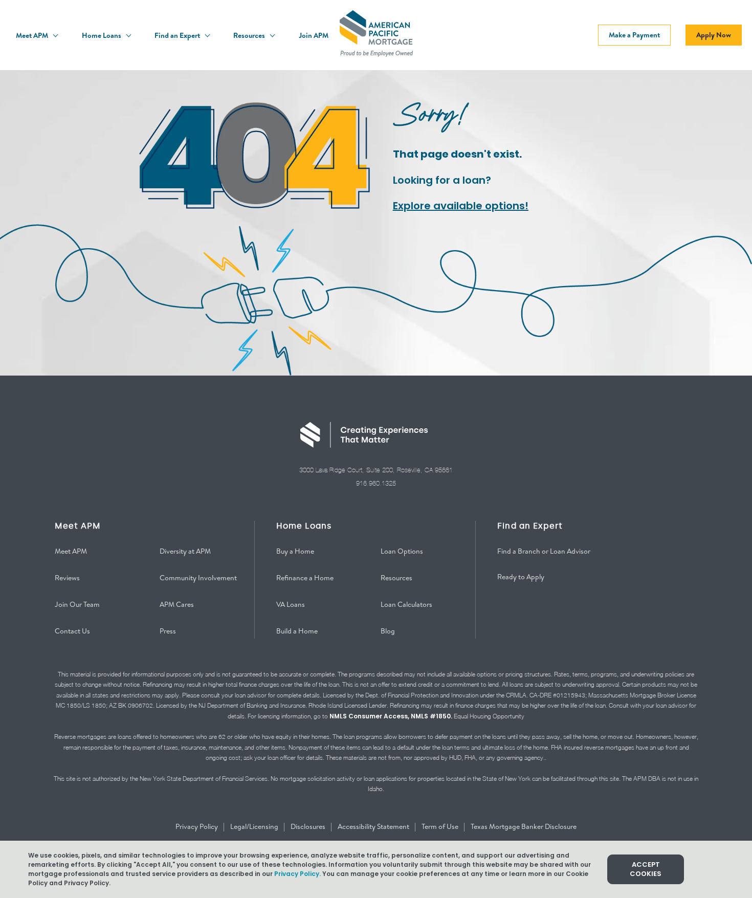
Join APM (313, 35)
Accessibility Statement (374, 826)
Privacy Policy (197, 826)
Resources (250, 35)
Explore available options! (460, 206)
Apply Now (713, 35)
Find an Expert (178, 35)
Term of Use (441, 826)
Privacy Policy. (297, 873)
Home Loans (102, 35)
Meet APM (33, 35)
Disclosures (309, 826)
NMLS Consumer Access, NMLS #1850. (390, 716)
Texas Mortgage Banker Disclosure (524, 826)
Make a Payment (634, 35)
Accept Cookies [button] (645, 869)
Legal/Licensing (255, 826)
